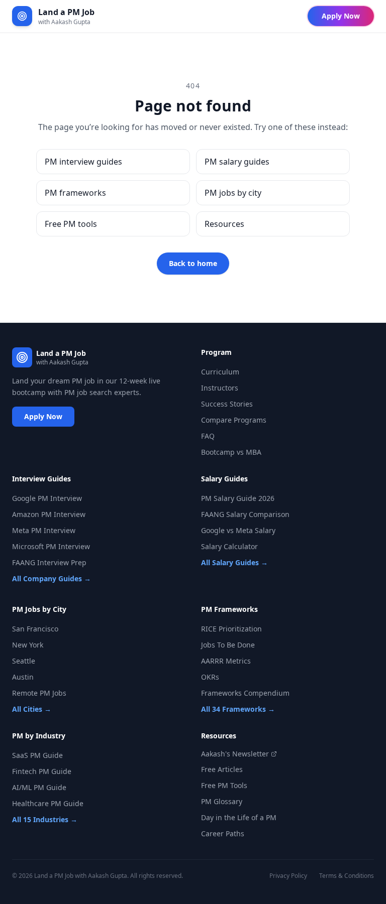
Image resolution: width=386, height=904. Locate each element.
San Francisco (35, 628)
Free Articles (222, 769)
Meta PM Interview (43, 530)
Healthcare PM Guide (47, 803)
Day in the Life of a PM (238, 817)
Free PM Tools (224, 785)
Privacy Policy (288, 876)
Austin (23, 677)
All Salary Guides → (234, 562)
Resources (224, 223)
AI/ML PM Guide (39, 787)
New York (27, 645)
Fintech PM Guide (41, 771)
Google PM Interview (47, 498)
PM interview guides (83, 161)
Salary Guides (224, 478)
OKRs (210, 677)
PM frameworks (75, 192)
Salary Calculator (229, 546)
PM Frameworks (229, 609)
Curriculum (220, 371)
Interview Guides (41, 478)
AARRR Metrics (226, 661)
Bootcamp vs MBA (231, 452)
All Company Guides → (51, 578)
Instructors (219, 388)
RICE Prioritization (231, 628)
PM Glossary (221, 801)
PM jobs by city (233, 192)
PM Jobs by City (39, 609)
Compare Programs (233, 420)
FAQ (208, 436)
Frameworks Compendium (245, 693)
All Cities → (31, 709)
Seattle (23, 661)
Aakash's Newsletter (235, 753)
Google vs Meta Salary (238, 530)
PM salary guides (237, 161)
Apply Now (341, 16)
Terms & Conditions (346, 876)
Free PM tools (71, 223)
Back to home (193, 263)
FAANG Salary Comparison (245, 514)
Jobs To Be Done (228, 645)
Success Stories (227, 404)
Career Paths (222, 833)
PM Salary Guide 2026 (237, 498)
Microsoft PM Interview (51, 546)
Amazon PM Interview (48, 514)
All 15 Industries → (44, 819)
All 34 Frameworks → (238, 709)
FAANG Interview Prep (49, 562)
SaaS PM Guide (37, 755)
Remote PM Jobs (39, 693)
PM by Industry (38, 735)
